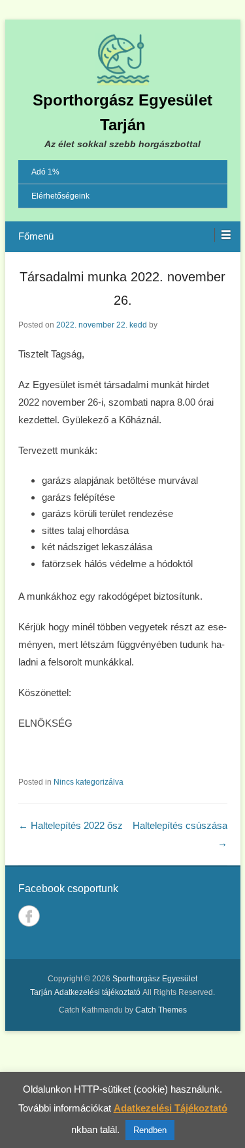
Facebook (29, 916)
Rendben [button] (150, 1130)
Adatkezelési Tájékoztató (170, 1107)
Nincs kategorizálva (88, 782)
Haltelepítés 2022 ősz (70, 825)
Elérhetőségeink (60, 196)
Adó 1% (45, 171)
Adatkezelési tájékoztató (97, 992)
